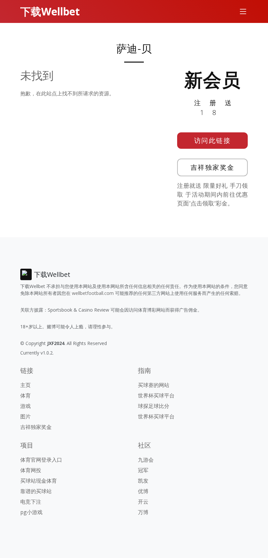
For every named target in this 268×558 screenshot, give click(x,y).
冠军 (143, 470)
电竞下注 (30, 501)
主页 (25, 385)
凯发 (143, 480)
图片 (25, 416)
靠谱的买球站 (36, 491)
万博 (143, 512)
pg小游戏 (31, 512)
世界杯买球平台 (156, 395)
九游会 (146, 459)
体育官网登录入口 (41, 459)
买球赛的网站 (153, 385)
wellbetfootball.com (93, 293)
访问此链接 (212, 140)
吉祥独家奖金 (213, 167)
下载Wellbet (50, 11)
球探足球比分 (153, 406)
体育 (25, 395)
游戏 (25, 406)
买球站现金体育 (38, 480)
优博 (143, 491)
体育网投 (30, 470)
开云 (143, 501)
